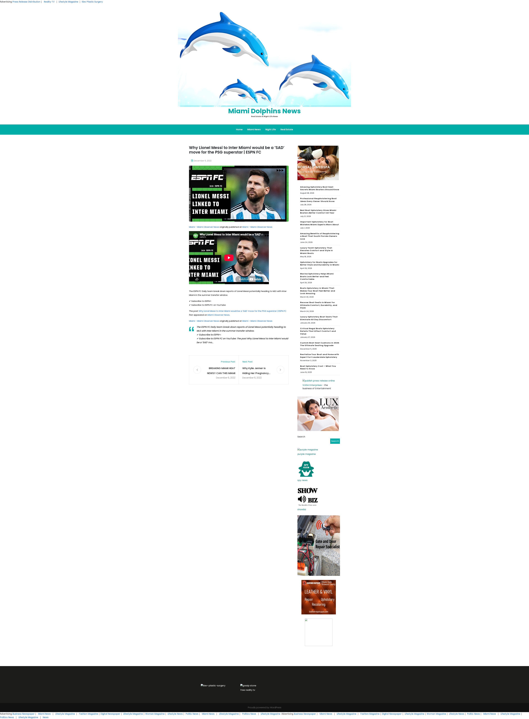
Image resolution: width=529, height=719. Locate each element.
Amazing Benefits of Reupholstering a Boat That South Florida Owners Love (319, 236)
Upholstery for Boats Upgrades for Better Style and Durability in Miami (319, 263)
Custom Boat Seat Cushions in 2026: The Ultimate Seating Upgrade (320, 344)
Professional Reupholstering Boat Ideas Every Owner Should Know (318, 200)
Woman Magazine (155, 713)
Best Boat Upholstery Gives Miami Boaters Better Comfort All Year (318, 211)
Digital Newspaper (110, 713)
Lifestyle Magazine (68, 1)
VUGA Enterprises (312, 385)
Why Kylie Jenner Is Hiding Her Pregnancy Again (255, 371)
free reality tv (247, 690)
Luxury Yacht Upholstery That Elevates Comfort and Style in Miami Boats (316, 251)
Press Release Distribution (26, 1)
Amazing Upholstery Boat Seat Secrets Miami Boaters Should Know (319, 188)
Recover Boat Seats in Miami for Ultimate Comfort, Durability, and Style (318, 305)
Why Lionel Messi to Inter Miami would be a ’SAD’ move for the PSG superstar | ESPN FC (242, 311)
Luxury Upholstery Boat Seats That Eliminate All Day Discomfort (319, 318)
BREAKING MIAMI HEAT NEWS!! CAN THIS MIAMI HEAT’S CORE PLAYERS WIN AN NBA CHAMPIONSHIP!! (221, 371)
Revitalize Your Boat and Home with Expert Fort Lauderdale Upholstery (319, 355)
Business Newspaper (23, 713)
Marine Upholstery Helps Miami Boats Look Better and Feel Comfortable (317, 276)
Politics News (249, 713)
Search (301, 436)
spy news (302, 480)
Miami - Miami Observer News (204, 226)
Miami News (254, 129)
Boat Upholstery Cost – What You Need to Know (318, 367)
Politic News (191, 713)
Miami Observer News (219, 314)
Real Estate (286, 129)
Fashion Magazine (88, 713)
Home (239, 129)
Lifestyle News (175, 713)
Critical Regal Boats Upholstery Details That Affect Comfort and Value (318, 331)
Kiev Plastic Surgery (92, 1)
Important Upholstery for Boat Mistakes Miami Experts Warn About (319, 223)
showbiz (301, 509)
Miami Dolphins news (264, 111)
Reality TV (49, 1)
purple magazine (306, 454)
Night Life (270, 129)
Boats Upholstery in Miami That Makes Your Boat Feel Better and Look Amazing (317, 291)
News (45, 717)
